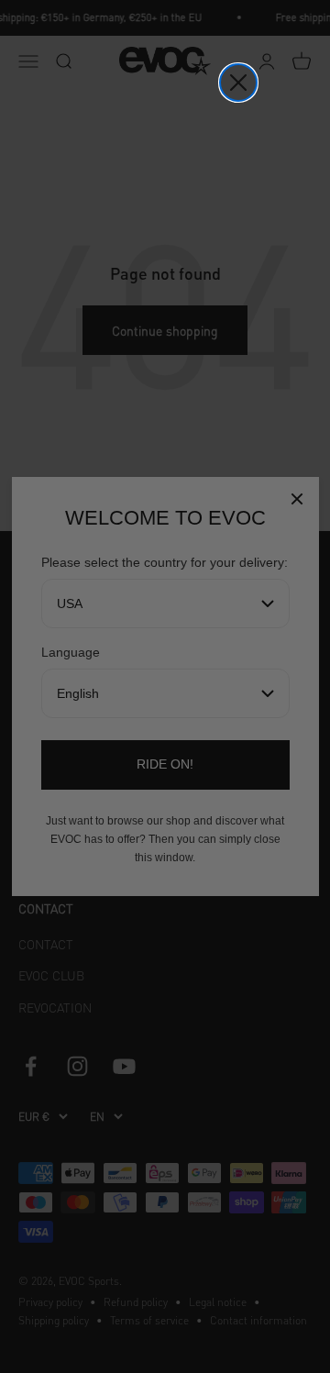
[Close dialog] (238, 82)
